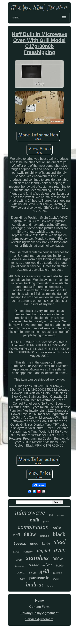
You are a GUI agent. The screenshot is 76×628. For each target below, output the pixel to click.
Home (39, 600)
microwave (30, 512)
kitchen (57, 572)
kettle (46, 543)
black (59, 534)
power (46, 521)
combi (21, 572)
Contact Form (39, 606)
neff (16, 535)
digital (43, 550)
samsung (44, 535)
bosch (50, 586)
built (34, 519)
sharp (56, 579)
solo (57, 528)
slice (16, 551)
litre (51, 514)
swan (32, 572)
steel (60, 541)
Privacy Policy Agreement (39, 613)
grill (44, 571)
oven (60, 549)
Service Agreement (39, 619)
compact (60, 515)
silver (47, 564)
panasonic (39, 577)
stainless (37, 557)
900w (58, 558)
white (19, 560)
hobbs (60, 565)
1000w (33, 565)
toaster (28, 551)
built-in (34, 584)
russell (34, 543)
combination (33, 526)
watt (22, 578)
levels (19, 543)
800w (30, 534)
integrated (19, 566)
